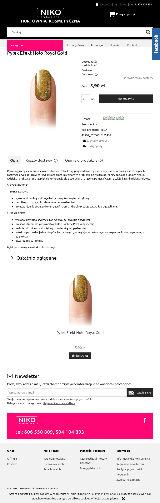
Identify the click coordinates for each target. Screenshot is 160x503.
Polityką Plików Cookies (105, 493)
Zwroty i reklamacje (128, 479)
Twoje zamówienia (55, 458)
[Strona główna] (50, 15)
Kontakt (12, 464)
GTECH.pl (53, 488)
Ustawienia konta (54, 464)
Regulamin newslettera (130, 464)
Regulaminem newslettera (59, 403)
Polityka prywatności (129, 469)
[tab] (14, 160)
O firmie (12, 458)
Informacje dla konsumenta (133, 458)
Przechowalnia (52, 469)
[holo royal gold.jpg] (43, 94)
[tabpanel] (80, 209)
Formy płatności (90, 468)
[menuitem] (35, 45)
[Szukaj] (148, 32)
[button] (95, 140)
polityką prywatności (78, 399)
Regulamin (122, 474)
